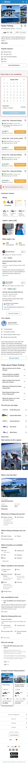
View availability (20, 132)
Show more (6, 561)
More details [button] (4, 611)
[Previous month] (23, 79)
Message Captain (14, 358)
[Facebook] (10, 750)
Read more (5, 275)
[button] (14, 107)
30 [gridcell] (4, 101)
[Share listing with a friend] (21, 25)
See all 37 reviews (13, 313)
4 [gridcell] (20, 101)
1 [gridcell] (10, 101)
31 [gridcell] (7, 101)
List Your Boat (14, 735)
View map (19, 28)
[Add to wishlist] (25, 25)
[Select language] (16, 739)
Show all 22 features (14, 65)
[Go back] (2, 2)
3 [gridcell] (17, 101)
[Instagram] (17, 750)
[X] (13, 750)
